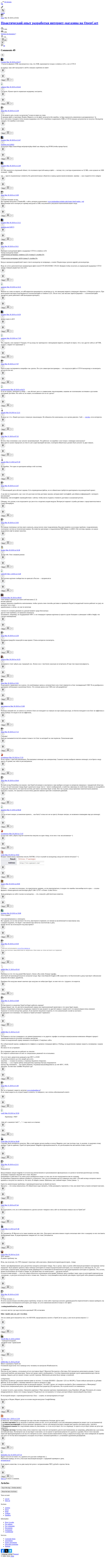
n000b (3, 969)
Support (16, 1554)
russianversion (5, 389)
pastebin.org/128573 (7, 227)
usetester (3, 287)
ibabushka (4, 1455)
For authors (8, 1524)
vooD (3, 1113)
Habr (12, 1556)
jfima (2, 18)
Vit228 (3, 1339)
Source (3, 884)
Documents (8, 1528)
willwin (3, 659)
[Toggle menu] (1, 2)
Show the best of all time (9, 1491)
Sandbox (8, 1515)
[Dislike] (3, 76)
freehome (4, 598)
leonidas (3, 1419)
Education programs (11, 1544)
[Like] (3, 70)
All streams (7, 2)
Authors (7, 1513)
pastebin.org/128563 (7, 144)
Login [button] (3, 13)
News (7, 1509)
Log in (7, 1499)
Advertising (9, 1541)
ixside (3, 855)
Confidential (9, 1532)
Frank (3, 1141)
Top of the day (6, 1487)
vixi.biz (87, 417)
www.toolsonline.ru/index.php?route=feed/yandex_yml (66, 201)
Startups (7, 1546)
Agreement (8, 1530)
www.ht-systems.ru (23, 948)
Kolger (3, 550)
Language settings (7, 1554)
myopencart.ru (5, 1460)
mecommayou (5, 706)
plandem (3, 810)
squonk (3, 412)
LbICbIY (4, 574)
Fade (2, 436)
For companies (10, 1526)
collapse (3, 87)
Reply (3, 80)
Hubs (6, 1511)
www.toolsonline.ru (33, 1090)
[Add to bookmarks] (8, 79)
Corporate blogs (10, 1539)
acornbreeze (5, 757)
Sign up (3, 1479)
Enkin (3, 1254)
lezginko (3, 913)
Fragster (3, 62)
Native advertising (11, 1542)
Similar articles (16, 1487)
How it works (9, 1522)
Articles (7, 1508)
